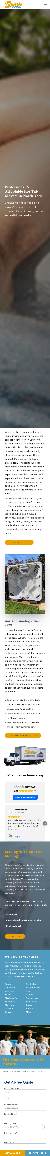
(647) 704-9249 (37, 1153)
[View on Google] (10, 811)
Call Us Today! (19, 542)
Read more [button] (13, 829)
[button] (5, 823)
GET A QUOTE (12, 1153)
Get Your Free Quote (23, 735)
